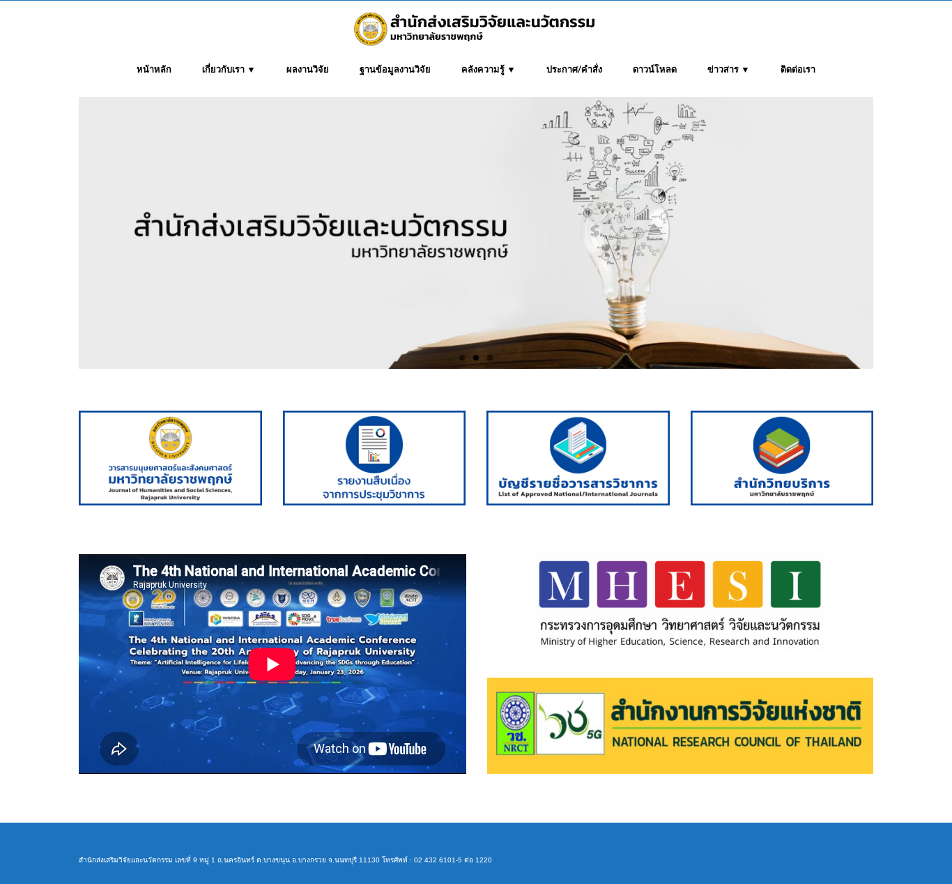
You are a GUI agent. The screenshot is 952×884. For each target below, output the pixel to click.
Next (885, 233)
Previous (66, 233)
